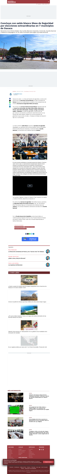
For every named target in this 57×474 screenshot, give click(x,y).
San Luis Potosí (22, 451)
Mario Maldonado (12, 249)
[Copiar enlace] (10, 106)
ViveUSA (30, 451)
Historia (22, 468)
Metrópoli (10, 450)
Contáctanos (16, 467)
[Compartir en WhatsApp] (10, 102)
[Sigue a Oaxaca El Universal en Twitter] (42, 449)
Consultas (31, 457)
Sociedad (10, 451)
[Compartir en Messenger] (10, 104)
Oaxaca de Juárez (17, 99)
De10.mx (30, 455)
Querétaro (20, 453)
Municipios (10, 453)
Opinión (10, 247)
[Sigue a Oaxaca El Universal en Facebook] (40, 449)
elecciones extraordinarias (20, 228)
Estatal (14, 91)
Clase (30, 450)
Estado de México (22, 450)
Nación (9, 455)
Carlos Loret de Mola (13, 263)
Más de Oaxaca (11, 458)
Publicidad (33, 467)
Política (9, 454)
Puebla (20, 454)
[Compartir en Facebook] (10, 98)
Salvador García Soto (13, 256)
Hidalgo (20, 449)
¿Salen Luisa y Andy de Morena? (16, 258)
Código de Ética (23, 467)
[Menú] (48, 1)
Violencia (28, 467)
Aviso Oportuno (32, 454)
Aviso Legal (38, 467)
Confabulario (31, 453)
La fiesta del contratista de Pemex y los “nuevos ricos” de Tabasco (26, 251)
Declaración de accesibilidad (30, 468)
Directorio (11, 467)
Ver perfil (16, 94)
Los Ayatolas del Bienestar (15, 265)
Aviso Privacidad (44, 467)
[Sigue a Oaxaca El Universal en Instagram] (43, 449)
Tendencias (10, 457)
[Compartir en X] (10, 100)
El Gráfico (31, 449)
